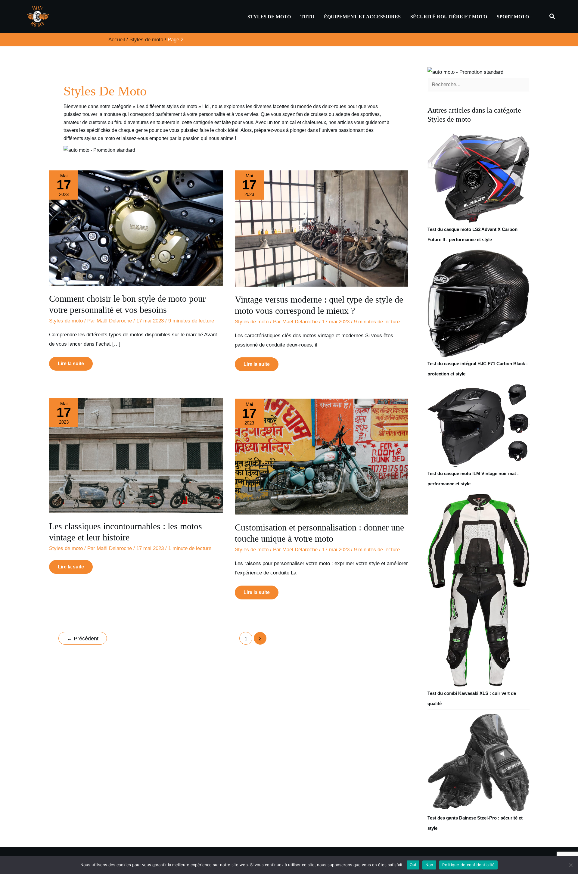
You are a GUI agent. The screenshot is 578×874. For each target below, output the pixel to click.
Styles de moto (269, 16)
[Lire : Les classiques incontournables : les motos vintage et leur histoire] (136, 455)
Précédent (82, 639)
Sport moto (513, 16)
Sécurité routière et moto (448, 16)
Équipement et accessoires (362, 16)
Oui (413, 864)
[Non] (570, 865)
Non (429, 864)
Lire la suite (71, 361)
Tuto (307, 16)
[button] (552, 16)
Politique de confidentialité (468, 864)
